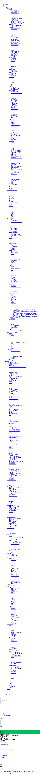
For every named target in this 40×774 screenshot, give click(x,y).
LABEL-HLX (13, 673)
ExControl (10, 147)
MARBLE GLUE (14, 555)
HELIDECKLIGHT (12, 209)
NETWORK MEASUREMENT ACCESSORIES (17, 532)
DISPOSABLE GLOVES (13, 488)
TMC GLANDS (13, 106)
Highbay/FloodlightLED (13, 69)
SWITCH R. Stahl (14, 168)
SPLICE (12, 267)
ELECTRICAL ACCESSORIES (14, 373)
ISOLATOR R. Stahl (14, 89)
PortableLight (11, 74)
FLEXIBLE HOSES (12, 510)
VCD (10, 447)
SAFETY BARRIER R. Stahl (16, 166)
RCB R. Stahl (13, 165)
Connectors (10, 265)
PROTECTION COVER (15, 617)
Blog (5, 696)
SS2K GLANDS (14, 104)
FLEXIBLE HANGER (15, 51)
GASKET (12, 335)
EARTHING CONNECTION (16, 287)
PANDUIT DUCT (14, 228)
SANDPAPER (11, 434)
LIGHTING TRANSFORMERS (14, 470)
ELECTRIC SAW (12, 402)
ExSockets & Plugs (12, 77)
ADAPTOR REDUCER (15, 114)
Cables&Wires (11, 211)
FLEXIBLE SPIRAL (14, 126)
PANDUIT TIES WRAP (15, 239)
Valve (10, 625)
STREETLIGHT (14, 73)
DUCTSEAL (13, 124)
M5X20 (12, 345)
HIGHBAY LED (14, 71)
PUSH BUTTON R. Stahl (15, 163)
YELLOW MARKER (14, 670)
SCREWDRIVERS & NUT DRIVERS (15, 436)
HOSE (10, 415)
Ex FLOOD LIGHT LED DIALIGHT (17, 22)
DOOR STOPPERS (12, 400)
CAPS (12, 236)
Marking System (9, 664)
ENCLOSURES (11, 375)
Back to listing (2, 743)
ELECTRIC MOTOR (12, 374)
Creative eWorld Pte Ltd (29, 771)
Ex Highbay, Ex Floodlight (13, 15)
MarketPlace (4, 692)
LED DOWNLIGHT (12, 464)
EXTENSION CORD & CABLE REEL (15, 376)
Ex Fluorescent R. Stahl (15, 11)
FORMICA (11, 406)
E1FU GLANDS (14, 99)
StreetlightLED (11, 72)
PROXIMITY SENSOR (15, 576)
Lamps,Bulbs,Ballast (10, 352)
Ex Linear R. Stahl (14, 10)
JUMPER (12, 657)
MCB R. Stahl (13, 164)
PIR (11, 682)
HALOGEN (13, 638)
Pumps (10, 685)
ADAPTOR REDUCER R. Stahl (16, 93)
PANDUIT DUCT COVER (15, 542)
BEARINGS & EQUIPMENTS (14, 386)
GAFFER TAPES (12, 522)
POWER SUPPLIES (12, 379)
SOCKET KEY (13, 56)
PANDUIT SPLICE (14, 650)
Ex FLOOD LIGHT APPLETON (16, 17)
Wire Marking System (12, 671)
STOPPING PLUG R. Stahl (15, 94)
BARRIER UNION (14, 108)
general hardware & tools (6, 715)
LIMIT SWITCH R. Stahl (15, 160)
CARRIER (13, 669)
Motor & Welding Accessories (12, 332)
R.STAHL (12, 31)
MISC (10, 420)
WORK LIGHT (11, 479)
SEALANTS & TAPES (11, 517)
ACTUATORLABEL (14, 171)
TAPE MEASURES (12, 527)
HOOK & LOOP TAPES (13, 523)
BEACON (12, 328)
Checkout (2, 709)
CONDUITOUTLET (14, 589)
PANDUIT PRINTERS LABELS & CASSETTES (17, 367)
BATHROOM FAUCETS (13, 507)
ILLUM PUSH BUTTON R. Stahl (16, 158)
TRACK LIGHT (11, 478)
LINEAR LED (13, 64)
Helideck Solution (10, 208)
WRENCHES (11, 448)
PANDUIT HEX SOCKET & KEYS (15, 487)
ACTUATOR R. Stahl (14, 148)
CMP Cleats (13, 241)
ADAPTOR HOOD (14, 45)
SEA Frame (13, 244)
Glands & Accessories (12, 90)
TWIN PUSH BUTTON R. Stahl (16, 169)
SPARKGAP (13, 318)
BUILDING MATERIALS (13, 389)
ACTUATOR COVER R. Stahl (16, 149)
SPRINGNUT (13, 348)
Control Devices (11, 177)
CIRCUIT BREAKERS (13, 372)
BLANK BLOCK (14, 252)
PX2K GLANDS (14, 103)
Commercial (7, 361)
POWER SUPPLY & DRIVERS (14, 473)
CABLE (10, 195)
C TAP (12, 270)
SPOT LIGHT (11, 476)
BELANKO (13, 608)
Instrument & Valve (10, 624)
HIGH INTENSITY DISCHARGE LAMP (16, 461)
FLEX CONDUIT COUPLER (16, 235)
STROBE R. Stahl (14, 327)
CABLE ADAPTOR (14, 599)
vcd (3, 716)
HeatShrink (10, 274)
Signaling (10, 323)
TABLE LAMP (11, 477)
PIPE (9, 424)
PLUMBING (11, 512)
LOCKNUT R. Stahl (14, 92)
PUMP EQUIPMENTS (13, 496)
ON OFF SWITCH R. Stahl (15, 87)
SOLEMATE (13, 296)
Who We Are (4, 3)
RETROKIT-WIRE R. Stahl (15, 43)
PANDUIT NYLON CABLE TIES (17, 537)
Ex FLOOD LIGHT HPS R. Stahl (16, 16)
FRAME (10, 407)
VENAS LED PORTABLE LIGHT (17, 62)
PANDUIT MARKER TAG (15, 290)
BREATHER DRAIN (14, 116)
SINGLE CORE (13, 285)
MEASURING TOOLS (13, 418)
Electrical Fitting (9, 76)
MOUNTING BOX (14, 574)
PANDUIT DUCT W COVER (16, 229)
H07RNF (12, 552)
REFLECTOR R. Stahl (15, 40)
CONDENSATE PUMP (15, 686)
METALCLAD (13, 613)
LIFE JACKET (11, 493)
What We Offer (5, 4)
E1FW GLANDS (14, 101)
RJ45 (12, 619)
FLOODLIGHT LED (14, 70)
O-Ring (12, 131)
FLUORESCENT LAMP (13, 458)
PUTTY (12, 118)
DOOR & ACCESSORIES (13, 399)
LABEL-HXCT (13, 674)
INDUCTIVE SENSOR (15, 179)
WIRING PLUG (13, 623)
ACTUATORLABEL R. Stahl (16, 151)
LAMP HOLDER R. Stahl (15, 42)
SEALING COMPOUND (15, 135)
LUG (12, 603)
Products (3, 5)
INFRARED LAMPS (12, 462)
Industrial (6, 7)
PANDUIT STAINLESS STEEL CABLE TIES (19, 223)
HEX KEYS (11, 412)
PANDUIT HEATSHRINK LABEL (17, 667)
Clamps (10, 263)
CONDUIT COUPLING (15, 588)
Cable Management (10, 218)
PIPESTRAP (13, 134)
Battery (10, 690)
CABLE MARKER (14, 291)
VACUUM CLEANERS (13, 444)
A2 (11, 595)
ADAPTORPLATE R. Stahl (15, 152)
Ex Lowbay (11, 24)
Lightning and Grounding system (14, 317)
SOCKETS (11, 381)
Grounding (10, 269)
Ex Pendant (11, 27)
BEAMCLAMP (13, 264)
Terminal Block (11, 654)
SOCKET (12, 80)
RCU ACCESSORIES (12, 380)
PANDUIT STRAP (14, 220)
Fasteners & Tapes (10, 340)
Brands (3, 754)
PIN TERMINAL (14, 280)
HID (9, 359)
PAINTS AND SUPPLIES (11, 480)
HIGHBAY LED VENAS (15, 20)
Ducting (10, 227)
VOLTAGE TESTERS (13, 533)
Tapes (10, 341)
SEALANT (11, 524)
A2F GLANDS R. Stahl (15, 91)
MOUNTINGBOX (14, 615)
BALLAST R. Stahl (14, 37)
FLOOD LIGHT (11, 455)
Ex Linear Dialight (14, 12)
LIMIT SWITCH (14, 174)
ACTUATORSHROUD (15, 172)
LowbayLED (11, 67)
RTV (11, 556)
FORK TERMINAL (14, 279)
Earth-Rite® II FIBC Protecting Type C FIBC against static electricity (24, 313)
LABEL (10, 203)
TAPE (10, 205)
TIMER (12, 583)
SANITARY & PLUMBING (11, 505)
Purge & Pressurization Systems (12, 190)
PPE (9, 495)
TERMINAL (11, 206)
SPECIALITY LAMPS (13, 475)
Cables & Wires (9, 210)
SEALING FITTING (14, 136)
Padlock (12, 331)
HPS (11, 353)
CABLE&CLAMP (14, 297)
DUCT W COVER (14, 231)
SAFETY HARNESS (12, 499)
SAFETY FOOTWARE (13, 498)
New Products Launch (8, 694)
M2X (12, 217)
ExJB (7, 185)
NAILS (10, 422)
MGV (12, 294)
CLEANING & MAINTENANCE (12, 362)
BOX (12, 84)
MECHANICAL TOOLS (13, 419)
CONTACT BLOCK (14, 559)
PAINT (10, 482)
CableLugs (10, 646)
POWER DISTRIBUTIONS (13, 378)
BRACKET (13, 47)
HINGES (10, 414)
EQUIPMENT (11, 404)
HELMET (12, 322)
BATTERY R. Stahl (14, 38)
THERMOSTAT (11, 207)
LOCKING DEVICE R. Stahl (16, 161)
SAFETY (10, 497)
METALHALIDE (14, 354)
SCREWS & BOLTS (12, 437)
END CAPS (11, 403)
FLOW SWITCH (14, 321)
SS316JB (10, 188)
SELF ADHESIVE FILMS (13, 525)
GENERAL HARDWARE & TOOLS (13, 382)
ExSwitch (10, 86)
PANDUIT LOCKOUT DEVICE (16, 330)
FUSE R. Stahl (13, 157)
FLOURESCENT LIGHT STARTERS (15, 457)
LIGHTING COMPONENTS (14, 469)
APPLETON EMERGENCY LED (17, 32)
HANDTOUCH (13, 59)
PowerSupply (11, 183)
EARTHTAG (13, 237)
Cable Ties (10, 219)
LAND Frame (13, 245)
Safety (8, 292)
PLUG (12, 81)
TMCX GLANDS (14, 107)
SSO (11, 621)
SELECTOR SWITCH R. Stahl (16, 167)
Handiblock (13, 247)
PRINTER (12, 677)
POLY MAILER (11, 428)
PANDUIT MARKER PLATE (16, 289)
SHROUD (12, 112)
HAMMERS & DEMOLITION (14, 410)
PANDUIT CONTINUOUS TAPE (17, 666)
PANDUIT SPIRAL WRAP (15, 549)
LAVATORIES (11, 511)
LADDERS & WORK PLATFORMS (15, 492)
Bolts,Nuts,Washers (12, 344)
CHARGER (13, 61)
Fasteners (8, 584)
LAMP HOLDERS (12, 463)
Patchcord (10, 350)
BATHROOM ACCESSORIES (14, 506)
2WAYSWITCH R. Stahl (15, 88)
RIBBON (12, 678)
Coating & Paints (11, 338)
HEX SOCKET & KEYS (13, 413)
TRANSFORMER (14, 688)
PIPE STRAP (11, 204)
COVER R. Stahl (14, 39)
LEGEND (12, 570)
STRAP (12, 538)
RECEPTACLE (13, 85)
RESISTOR (13, 182)
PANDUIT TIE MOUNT (15, 221)
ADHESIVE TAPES (12, 521)
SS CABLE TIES (14, 225)
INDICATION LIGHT (14, 568)
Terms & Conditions (3, 773)
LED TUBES (11, 467)
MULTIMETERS (12, 531)
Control (8, 146)
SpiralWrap (10, 238)
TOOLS (10, 442)
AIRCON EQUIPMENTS (13, 384)
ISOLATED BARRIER (15, 180)
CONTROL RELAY (14, 561)
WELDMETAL (13, 273)
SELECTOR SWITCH (15, 176)
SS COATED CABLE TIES (15, 226)
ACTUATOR (13, 170)
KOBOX (12, 128)
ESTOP (12, 173)
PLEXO (12, 616)
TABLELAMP (13, 644)
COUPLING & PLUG (12, 396)
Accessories (13, 249)
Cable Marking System (12, 665)
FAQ (3, 757)
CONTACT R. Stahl (14, 154)
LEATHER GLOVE (12, 489)
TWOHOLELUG (14, 261)
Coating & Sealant (10, 337)
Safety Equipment (12, 319)
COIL (12, 601)
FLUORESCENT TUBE (13, 459)
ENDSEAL (11, 196)
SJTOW (12, 214)
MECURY (12, 640)
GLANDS (10, 200)
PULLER (12, 254)
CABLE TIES (11, 371)
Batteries (8, 689)
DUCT (12, 230)
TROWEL (10, 443)
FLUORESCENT (14, 633)
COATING (13, 339)
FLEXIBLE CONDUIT (13, 202)
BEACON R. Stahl (14, 324)
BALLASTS (11, 451)
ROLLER (10, 432)
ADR (12, 262)
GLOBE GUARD (14, 52)
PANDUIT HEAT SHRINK (15, 652)
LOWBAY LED (13, 68)
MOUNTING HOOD (14, 53)
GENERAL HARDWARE (13, 409)
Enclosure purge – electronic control (15, 193)
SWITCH (12, 622)
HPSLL (12, 360)
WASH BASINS (11, 516)
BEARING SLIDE (12, 387)
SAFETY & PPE (9, 486)
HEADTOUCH (13, 58)
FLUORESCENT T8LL (15, 358)
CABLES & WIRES (12, 370)
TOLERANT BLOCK (14, 251)
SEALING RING (14, 137)
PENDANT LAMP (12, 472)
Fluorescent (11, 355)
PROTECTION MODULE (15, 575)
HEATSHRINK (13, 275)
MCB (12, 181)
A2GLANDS (13, 120)
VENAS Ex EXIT (14, 33)
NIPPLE (12, 130)
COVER (12, 49)
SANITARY (11, 484)
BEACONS (11, 452)
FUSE (12, 178)
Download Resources (6, 758)
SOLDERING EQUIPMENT (14, 440)
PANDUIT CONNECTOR (15, 257)
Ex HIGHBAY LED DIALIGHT (16, 18)
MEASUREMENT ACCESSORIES (15, 471)
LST (11, 572)
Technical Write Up (8, 695)
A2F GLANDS (13, 97)
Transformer (11, 687)
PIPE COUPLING (14, 133)
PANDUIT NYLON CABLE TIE (16, 222)
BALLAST (13, 46)
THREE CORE (13, 286)
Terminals (10, 276)
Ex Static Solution (12, 293)
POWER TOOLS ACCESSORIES (15, 429)
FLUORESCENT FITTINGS (14, 456)
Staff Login (9, 773)
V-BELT (10, 446)
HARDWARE (11, 411)
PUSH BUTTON (14, 577)
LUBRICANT (13, 253)
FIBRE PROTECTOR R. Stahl (16, 156)
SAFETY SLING (14, 55)
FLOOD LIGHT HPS (14, 19)
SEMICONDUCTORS (13, 438)
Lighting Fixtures (9, 8)
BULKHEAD (13, 609)
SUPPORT (10, 441)
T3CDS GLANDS (14, 105)
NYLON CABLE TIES (15, 539)
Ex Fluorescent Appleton (15, 13)
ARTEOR (12, 607)
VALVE (10, 445)
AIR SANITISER (12, 365)
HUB (12, 592)
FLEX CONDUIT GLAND (15, 125)
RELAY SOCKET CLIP (15, 580)
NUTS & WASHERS (12, 423)
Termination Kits (11, 284)
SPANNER (13, 113)
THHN (12, 215)
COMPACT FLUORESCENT (16, 632)
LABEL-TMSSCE (14, 676)
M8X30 (12, 347)
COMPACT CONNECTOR (15, 655)
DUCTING (13, 545)
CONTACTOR (13, 560)
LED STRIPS (11, 466)
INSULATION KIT (12, 198)
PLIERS (10, 425)
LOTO (10, 329)
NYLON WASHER (14, 109)
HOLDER (12, 567)
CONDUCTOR (11, 394)
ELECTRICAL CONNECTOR (16, 656)
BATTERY (13, 300)
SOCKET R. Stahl (14, 78)
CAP (11, 83)
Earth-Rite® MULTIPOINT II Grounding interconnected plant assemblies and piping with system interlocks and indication (26, 315)
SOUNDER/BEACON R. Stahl (16, 325)
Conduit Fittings (11, 119)
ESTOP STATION (14, 564)
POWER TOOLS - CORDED (14, 430)
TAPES (10, 504)
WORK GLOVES (12, 490)
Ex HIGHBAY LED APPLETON (16, 23)
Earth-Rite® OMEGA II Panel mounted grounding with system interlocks (25, 316)
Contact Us (4, 756)
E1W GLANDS (13, 98)
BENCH (10, 388)
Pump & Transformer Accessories (12, 679)
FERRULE (13, 278)
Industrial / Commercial (8, 534)
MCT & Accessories (10, 242)
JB (11, 187)
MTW (12, 213)
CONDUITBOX (14, 48)
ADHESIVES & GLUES (13, 520)
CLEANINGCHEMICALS (13, 363)
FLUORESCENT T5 (14, 634)
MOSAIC (12, 614)
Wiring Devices (11, 606)
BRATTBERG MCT (12, 243)
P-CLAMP (12, 132)
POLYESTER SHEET (12, 427)
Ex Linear (10, 9)
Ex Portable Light (12, 57)
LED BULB (13, 569)
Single (12, 35)
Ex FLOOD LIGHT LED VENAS (17, 21)
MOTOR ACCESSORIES (13, 421)
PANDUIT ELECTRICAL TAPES (15, 518)
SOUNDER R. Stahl (14, 326)
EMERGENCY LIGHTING (13, 454)
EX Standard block (14, 246)
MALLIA (12, 612)
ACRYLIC (10, 383)
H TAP (12, 271)
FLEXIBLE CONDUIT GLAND (16, 547)
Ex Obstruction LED (12, 34)
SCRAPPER (11, 435)
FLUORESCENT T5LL (15, 357)
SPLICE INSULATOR (15, 268)
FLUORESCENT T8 (14, 635)
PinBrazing (10, 333)
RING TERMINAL (14, 281)
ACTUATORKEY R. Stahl (15, 150)
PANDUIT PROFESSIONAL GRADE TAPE (18, 342)
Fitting (8, 586)
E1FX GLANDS (14, 102)
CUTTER (10, 398)
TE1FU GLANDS (14, 100)
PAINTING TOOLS (12, 483)
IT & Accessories (9, 349)
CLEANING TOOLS (12, 364)
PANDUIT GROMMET (15, 544)
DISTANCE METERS (12, 529)
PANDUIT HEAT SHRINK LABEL (17, 653)
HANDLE (12, 82)
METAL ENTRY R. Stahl (15, 44)
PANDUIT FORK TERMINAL (16, 659)
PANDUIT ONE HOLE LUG (16, 258)
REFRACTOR (13, 54)
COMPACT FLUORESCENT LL (16, 356)
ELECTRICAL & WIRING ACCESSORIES (14, 366)
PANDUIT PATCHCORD (15, 351)
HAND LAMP (13, 60)
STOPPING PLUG (14, 115)
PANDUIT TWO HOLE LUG (16, 259)
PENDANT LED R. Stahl (15, 28)
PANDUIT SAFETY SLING (16, 668)
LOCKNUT (13, 110)
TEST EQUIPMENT (10, 528)
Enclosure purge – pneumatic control (15, 192)
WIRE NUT (13, 283)
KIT (11, 681)
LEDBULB (13, 643)
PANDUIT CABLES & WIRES (14, 368)
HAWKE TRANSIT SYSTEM (14, 250)
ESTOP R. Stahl (13, 155)
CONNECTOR (13, 117)
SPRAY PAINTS (12, 485)
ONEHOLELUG (14, 260)
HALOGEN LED (14, 636)
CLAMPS (10, 392)
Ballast (10, 628)
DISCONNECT (13, 277)
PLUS (12, 295)
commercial (4, 714)
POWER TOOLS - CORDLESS (14, 431)
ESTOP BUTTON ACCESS (15, 563)
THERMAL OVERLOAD (15, 582)
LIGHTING (11, 416)
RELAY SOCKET (14, 579)
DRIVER (12, 50)
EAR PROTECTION (12, 491)
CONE (10, 395)
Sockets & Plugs (11, 141)
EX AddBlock (13, 248)
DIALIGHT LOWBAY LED (16, 25)
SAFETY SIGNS (12, 500)
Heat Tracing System (10, 194)
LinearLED (11, 65)
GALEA (12, 566)
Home (3, 2)
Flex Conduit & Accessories (13, 232)
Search (1, 701)
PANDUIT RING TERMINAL (16, 661)
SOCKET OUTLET (14, 620)
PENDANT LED (14, 29)
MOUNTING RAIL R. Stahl (15, 41)
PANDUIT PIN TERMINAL (16, 660)
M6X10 (12, 346)
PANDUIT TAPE (12, 519)
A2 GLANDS (13, 96)
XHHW (12, 216)
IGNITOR (12, 450)
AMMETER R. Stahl (14, 153)
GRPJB (10, 186)
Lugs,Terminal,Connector (11, 255)
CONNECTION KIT (12, 197)
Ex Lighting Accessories (13, 36)
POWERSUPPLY (14, 184)
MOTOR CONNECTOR (15, 266)
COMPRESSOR (11, 393)
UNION (12, 140)
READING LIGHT (12, 474)
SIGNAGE (10, 502)
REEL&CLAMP (14, 298)
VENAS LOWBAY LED (15, 26)
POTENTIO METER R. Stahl (16, 162)
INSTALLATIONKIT (14, 299)
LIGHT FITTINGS (12, 468)
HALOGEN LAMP (12, 460)
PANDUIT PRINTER (14, 672)
